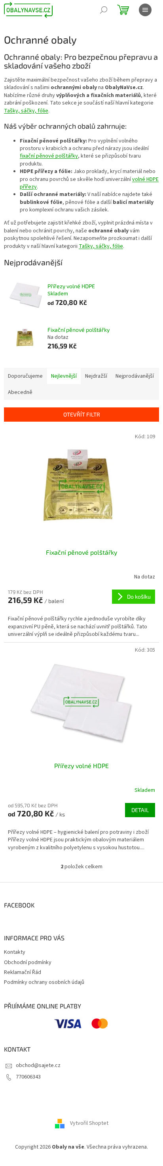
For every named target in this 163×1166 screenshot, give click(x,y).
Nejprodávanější (135, 376)
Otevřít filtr (81, 414)
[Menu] (145, 10)
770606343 (28, 1077)
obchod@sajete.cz (38, 1065)
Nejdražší (96, 376)
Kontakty (14, 952)
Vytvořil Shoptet (89, 1123)
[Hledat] (104, 10)
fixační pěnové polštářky (49, 156)
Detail (140, 809)
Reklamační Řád (22, 972)
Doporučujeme (25, 376)
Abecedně (20, 392)
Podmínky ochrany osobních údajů (44, 982)
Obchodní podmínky (27, 962)
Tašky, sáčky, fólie (26, 111)
